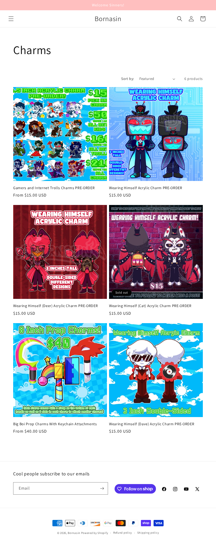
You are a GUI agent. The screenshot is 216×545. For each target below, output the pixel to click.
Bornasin (74, 533)
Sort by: (127, 78)
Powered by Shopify (94, 533)
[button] (11, 19)
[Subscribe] (102, 488)
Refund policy (122, 532)
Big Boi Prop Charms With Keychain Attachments (55, 424)
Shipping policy (148, 532)
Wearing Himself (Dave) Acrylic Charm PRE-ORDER (151, 424)
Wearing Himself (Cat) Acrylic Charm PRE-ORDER (150, 305)
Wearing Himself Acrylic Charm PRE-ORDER (145, 187)
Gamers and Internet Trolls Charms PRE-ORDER (54, 187)
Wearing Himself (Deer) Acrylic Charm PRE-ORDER (55, 305)
